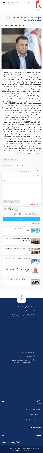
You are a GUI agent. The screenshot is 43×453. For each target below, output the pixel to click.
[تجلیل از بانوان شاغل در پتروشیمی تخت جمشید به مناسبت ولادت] (35, 251)
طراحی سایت (27, 451)
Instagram (13, 442)
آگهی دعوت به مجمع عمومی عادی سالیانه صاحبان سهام (17, 260)
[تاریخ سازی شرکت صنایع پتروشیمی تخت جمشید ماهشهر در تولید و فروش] (22, 48)
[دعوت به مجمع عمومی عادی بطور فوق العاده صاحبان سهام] (35, 231)
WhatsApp (4, 442)
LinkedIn (18, 442)
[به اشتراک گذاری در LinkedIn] (16, 25)
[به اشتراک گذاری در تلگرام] (12, 25)
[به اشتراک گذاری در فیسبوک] (23, 25)
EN (13, 2)
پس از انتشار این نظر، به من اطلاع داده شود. (25, 214)
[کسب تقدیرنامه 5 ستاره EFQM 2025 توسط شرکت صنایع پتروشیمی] (35, 241)
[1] (21, 171)
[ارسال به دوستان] (6, 25)
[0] (3, 166)
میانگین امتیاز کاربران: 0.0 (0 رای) (21, 166)
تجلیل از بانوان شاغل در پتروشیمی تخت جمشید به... (17, 249)
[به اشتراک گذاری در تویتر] (20, 25)
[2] (23, 171)
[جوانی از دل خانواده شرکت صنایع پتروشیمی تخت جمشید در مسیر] (35, 271)
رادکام (21, 451)
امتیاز (38, 171)
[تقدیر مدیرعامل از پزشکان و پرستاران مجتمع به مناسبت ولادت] (35, 282)
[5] (29, 171)
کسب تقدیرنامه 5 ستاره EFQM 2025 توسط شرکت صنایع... (18, 239)
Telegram (9, 442)
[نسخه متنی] (2, 25)
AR (9, 2)
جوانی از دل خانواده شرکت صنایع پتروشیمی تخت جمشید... (17, 270)
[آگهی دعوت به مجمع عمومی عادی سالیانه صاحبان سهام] (35, 261)
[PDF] (9, 25)
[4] (27, 171)
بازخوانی (5, 208)
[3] (25, 171)
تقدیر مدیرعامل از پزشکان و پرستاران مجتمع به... (17, 279)
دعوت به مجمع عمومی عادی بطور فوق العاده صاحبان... (19, 229)
